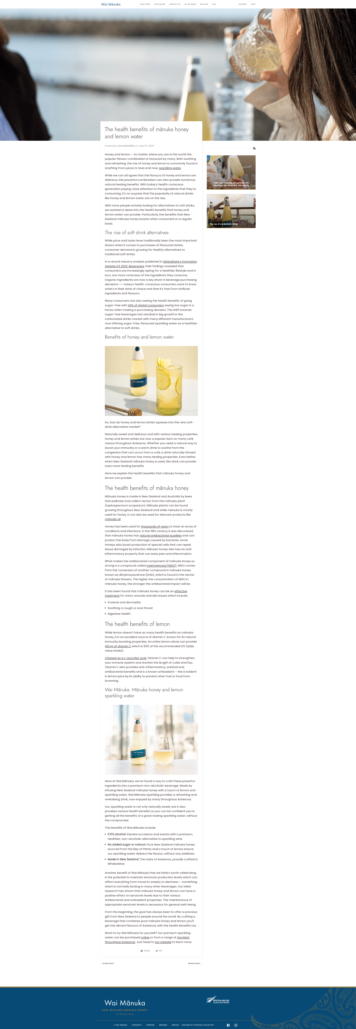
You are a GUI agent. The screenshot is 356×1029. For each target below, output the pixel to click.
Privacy (175, 1025)
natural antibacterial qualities (161, 535)
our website (163, 942)
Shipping (150, 1025)
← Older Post (107, 963)
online (145, 937)
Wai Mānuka (121, 1025)
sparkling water (170, 168)
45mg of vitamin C (118, 646)
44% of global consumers (146, 305)
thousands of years (155, 526)
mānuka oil (113, 519)
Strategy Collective (204, 1025)
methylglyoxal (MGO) (161, 566)
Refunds (163, 1025)
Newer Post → (195, 963)
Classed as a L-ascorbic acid (125, 658)
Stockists (137, 1025)
